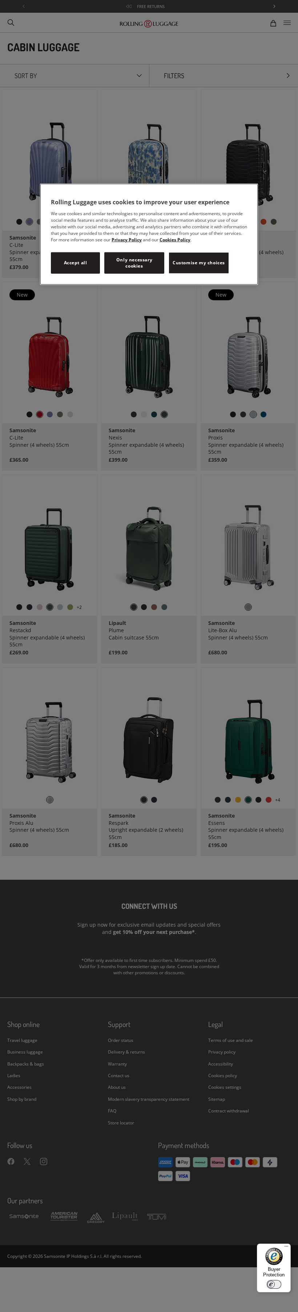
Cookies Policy (175, 239)
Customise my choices (199, 263)
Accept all (75, 263)
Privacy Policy (127, 239)
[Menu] (286, 1248)
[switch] (274, 1284)
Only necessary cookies (134, 262)
